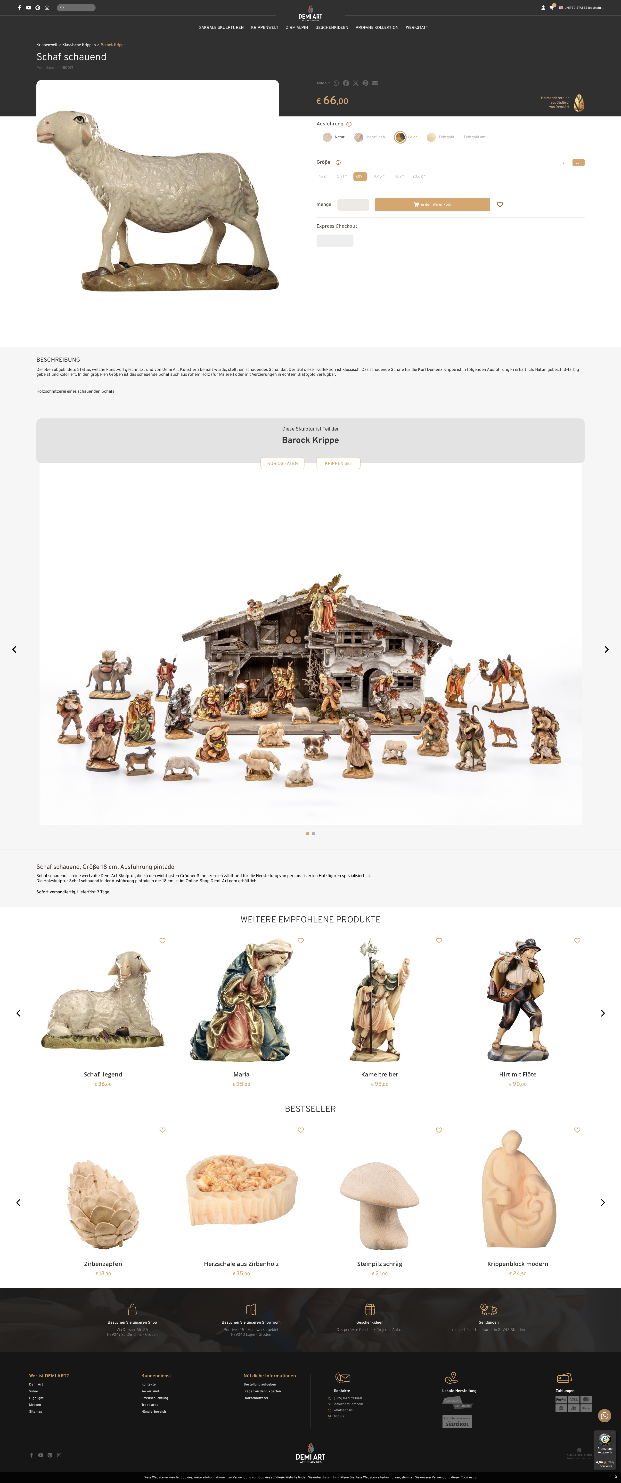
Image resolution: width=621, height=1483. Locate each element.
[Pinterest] (365, 83)
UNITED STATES (582, 8)
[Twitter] (356, 83)
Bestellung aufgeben (260, 1385)
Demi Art (36, 1385)
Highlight (36, 1398)
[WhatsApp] (336, 83)
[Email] (375, 83)
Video (33, 1391)
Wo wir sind (150, 1391)
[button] (14, 650)
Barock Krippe (113, 45)
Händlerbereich (153, 1412)
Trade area (149, 1405)
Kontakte (148, 1385)
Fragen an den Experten (262, 1391)
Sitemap (35, 1412)
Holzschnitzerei (256, 1398)
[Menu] (613, 1433)
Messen (35, 1405)
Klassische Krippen (79, 45)
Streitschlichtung (154, 1398)
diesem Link (330, 1477)
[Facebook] (346, 83)
